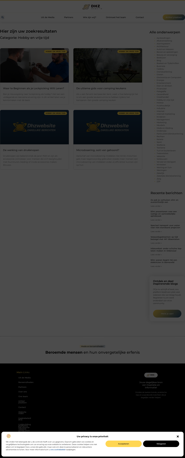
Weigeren (161, 444)
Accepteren (123, 444)
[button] (177, 436)
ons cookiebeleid (57, 449)
